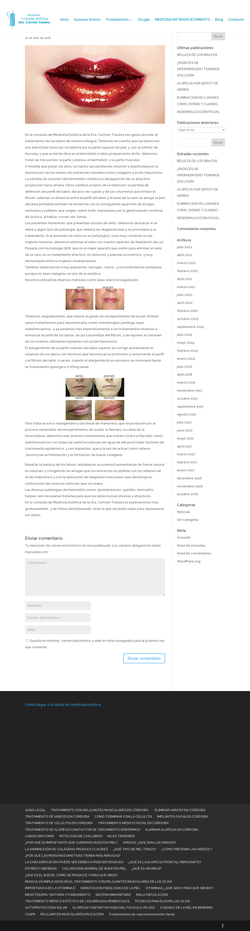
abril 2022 (184, 255)
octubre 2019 (187, 319)
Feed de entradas (191, 545)
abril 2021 (184, 279)
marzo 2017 (186, 454)
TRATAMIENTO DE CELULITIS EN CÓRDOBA (59, 823)
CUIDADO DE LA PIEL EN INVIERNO (186, 908)
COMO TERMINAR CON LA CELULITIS (123, 816)
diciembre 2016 (189, 478)
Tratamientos (117, 19)
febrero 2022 (187, 271)
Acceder (184, 537)
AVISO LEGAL (35, 810)
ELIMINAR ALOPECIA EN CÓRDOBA (171, 830)
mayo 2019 (185, 343)
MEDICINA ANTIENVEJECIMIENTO (182, 19)
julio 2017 (184, 422)
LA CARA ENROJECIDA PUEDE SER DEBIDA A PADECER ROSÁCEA (74, 862)
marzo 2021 (186, 287)
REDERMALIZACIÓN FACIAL (198, 112)
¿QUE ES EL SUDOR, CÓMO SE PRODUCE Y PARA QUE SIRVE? (71, 875)
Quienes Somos (87, 19)
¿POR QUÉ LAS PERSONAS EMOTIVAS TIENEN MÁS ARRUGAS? (72, 856)
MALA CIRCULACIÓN (152, 895)
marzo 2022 (186, 263)
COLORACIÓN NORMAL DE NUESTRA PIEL (94, 868)
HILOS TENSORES (121, 836)
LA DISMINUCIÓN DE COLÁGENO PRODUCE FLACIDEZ (66, 849)
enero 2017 (186, 470)
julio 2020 (184, 295)
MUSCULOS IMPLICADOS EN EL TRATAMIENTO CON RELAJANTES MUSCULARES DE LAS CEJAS (98, 882)
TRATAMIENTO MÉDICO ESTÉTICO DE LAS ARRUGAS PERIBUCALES (77, 901)
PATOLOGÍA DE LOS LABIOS (80, 836)
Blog (219, 19)
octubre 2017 (187, 398)
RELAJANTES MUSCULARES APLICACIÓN (72, 914)
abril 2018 (184, 374)
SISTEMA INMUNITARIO (113, 895)
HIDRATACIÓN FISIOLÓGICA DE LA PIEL (110, 888)
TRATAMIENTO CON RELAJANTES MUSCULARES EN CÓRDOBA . (100, 810)
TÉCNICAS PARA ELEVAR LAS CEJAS (162, 901)
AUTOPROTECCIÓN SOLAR (46, 908)
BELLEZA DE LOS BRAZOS (197, 55)
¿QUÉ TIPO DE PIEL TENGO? (134, 849)
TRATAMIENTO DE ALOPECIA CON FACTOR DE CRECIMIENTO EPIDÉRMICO (82, 830)
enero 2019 (186, 359)
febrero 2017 (187, 462)
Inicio (64, 19)
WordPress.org (188, 561)
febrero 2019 (187, 351)
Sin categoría (187, 520)
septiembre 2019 (190, 327)
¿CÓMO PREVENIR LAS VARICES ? (186, 849)
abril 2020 (184, 303)
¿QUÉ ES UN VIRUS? (146, 868)
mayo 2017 (185, 438)
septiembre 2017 (190, 406)
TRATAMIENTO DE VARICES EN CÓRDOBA (57, 816)
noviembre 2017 (189, 390)
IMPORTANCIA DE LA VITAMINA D (50, 888)
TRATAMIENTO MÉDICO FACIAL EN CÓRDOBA (133, 823)
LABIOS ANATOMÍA (39, 836)
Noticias (183, 512)
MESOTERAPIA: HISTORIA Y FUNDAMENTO (57, 895)
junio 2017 (185, 430)
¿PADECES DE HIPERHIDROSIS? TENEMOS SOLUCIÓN (198, 69)
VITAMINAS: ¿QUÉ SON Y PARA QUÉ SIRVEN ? (180, 888)
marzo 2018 (186, 382)
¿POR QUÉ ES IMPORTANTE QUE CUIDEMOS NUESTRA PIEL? (71, 842)
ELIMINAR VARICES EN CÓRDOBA (180, 810)
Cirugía (144, 19)
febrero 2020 (187, 311)
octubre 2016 (187, 494)
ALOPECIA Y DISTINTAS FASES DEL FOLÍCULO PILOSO (113, 908)
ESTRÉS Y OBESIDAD (41, 868)
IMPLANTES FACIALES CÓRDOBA (182, 816)
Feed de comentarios (194, 553)
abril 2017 (184, 446)
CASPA (30, 914)
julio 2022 (184, 247)
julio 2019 (184, 335)
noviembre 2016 (190, 486)
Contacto (236, 19)
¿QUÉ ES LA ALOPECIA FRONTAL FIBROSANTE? (165, 862)
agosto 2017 (186, 414)
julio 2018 (184, 367)
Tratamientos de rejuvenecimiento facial (142, 914)
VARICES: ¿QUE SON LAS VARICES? (149, 842)
